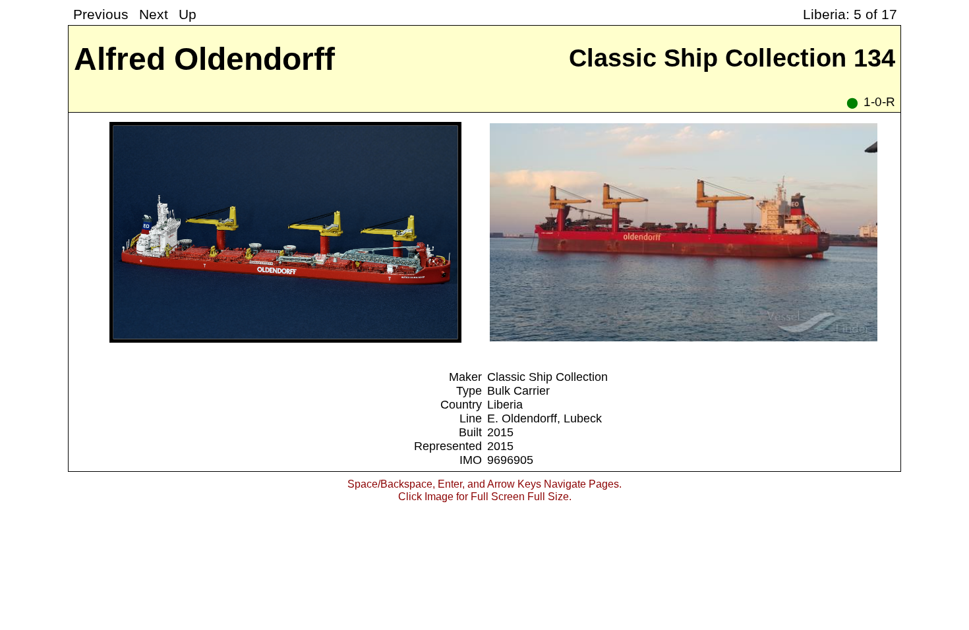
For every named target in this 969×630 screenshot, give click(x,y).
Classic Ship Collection (547, 377)
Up (187, 14)
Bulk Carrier (518, 390)
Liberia (505, 404)
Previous (101, 14)
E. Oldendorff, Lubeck (544, 418)
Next (153, 14)
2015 (500, 432)
